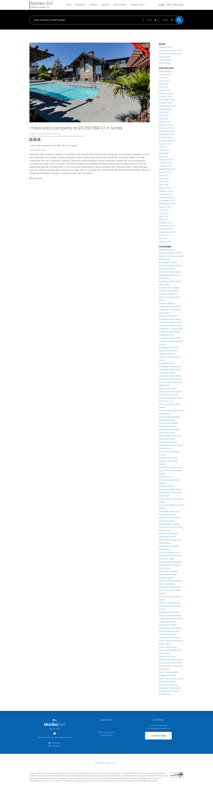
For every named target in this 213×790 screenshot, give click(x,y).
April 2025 (163, 118)
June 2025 (164, 112)
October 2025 (165, 102)
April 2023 (163, 184)
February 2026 (166, 93)
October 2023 (165, 165)
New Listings (164, 56)
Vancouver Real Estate (170, 662)
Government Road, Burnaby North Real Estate (168, 461)
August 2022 (165, 206)
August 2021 (164, 235)
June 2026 (164, 80)
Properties (80, 4)
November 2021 (166, 225)
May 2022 (163, 216)
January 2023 (165, 194)
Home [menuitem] (68, 4)
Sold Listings (164, 63)
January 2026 (165, 96)
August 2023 (165, 172)
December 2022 (167, 197)
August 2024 (165, 143)
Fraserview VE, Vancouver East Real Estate (169, 451)
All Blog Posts (165, 47)
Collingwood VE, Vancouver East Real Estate (169, 356)
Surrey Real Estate (167, 647)
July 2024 (163, 147)
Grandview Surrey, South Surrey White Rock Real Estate (61, 136)
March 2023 (164, 187)
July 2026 (163, 77)
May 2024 (163, 153)
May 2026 (163, 84)
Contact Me (158, 735)
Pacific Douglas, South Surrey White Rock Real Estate (170, 606)
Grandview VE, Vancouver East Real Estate (169, 480)
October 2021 (165, 228)
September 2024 (167, 140)
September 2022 (167, 203)
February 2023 (166, 191)
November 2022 (166, 200)
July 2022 (163, 210)
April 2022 (163, 219)
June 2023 (164, 178)
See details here (37, 150)
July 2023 (163, 175)
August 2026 (165, 74)
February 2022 (166, 222)
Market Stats (137, 4)
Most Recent (165, 71)
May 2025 (163, 115)
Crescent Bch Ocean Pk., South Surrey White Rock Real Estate (171, 382)
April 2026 (163, 87)
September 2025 (167, 106)
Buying (93, 4)
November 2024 (166, 134)
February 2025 (166, 125)
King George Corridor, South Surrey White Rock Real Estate (170, 527)
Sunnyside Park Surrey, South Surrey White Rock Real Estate (170, 640)
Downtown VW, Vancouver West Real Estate (169, 404)
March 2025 (164, 121)
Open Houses (165, 60)
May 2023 (163, 181)
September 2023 (167, 169)
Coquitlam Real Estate (170, 369)
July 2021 (163, 238)
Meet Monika (120, 4)
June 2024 (164, 150)
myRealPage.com (111, 763)
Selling (105, 4)
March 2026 (164, 90)
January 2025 (165, 128)
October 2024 (165, 137)
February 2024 (166, 159)
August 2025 (165, 109)
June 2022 (164, 213)
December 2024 (167, 131)
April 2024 (163, 156)
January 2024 (165, 162)
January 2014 (165, 241)
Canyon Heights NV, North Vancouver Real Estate (169, 297)
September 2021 (167, 232)
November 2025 (166, 99)
